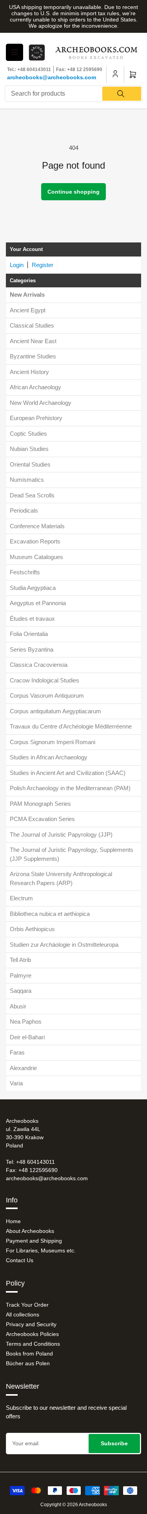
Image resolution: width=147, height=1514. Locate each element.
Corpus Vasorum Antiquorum (47, 695)
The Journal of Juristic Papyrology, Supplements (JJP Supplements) (71, 854)
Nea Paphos (26, 1021)
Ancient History (29, 372)
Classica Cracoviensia (38, 664)
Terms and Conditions (33, 1344)
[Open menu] (14, 52)
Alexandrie (23, 1068)
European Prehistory (36, 418)
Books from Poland (29, 1353)
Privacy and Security (31, 1324)
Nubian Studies (29, 448)
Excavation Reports (35, 541)
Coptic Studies (28, 433)
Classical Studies (32, 325)
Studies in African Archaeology (48, 757)
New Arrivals (27, 294)
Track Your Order (27, 1305)
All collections (22, 1314)
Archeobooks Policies (32, 1334)
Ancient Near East (33, 341)
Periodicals (24, 510)
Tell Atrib (20, 959)
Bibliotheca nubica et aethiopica (50, 913)
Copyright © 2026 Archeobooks (73, 1504)
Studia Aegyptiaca (33, 587)
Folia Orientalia (29, 634)
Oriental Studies (30, 464)
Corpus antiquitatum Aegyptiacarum (55, 711)
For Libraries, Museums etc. (41, 1250)
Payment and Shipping (34, 1241)
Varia (16, 1083)
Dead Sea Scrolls (32, 495)
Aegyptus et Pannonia (38, 603)
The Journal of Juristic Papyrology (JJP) (61, 834)
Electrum (21, 898)
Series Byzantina (31, 649)
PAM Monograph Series (40, 803)
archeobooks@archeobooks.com (51, 77)
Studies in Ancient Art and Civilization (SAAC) (67, 772)
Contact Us (19, 1260)
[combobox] (73, 93)
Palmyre (20, 975)
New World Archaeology (40, 402)
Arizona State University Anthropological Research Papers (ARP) (61, 878)
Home (13, 1221)
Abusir (18, 1006)
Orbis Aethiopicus (32, 929)
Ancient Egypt (27, 310)
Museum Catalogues (36, 557)
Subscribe (114, 1443)
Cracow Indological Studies (44, 680)
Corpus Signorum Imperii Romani (52, 742)
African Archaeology (35, 387)
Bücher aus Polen (28, 1363)
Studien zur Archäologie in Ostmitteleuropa (64, 944)
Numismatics (27, 479)
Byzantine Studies (33, 356)
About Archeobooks (30, 1231)
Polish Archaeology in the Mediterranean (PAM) (70, 788)
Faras (17, 1052)
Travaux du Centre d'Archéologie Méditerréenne (71, 726)
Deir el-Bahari (27, 1037)
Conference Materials (37, 526)
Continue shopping (73, 192)
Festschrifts (25, 572)
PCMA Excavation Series (42, 819)
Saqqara (20, 990)
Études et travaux (32, 618)
